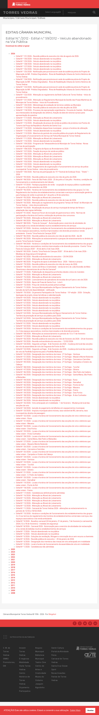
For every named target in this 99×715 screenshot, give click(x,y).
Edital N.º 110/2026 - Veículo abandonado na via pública (38, 141)
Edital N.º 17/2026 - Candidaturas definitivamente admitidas (40, 493)
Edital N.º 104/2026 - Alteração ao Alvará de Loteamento (39, 159)
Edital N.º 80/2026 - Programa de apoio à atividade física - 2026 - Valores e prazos (49, 262)
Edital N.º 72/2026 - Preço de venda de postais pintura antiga (40, 285)
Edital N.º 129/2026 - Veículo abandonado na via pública (38, 61)
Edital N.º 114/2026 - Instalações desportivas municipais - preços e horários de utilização (52, 128)
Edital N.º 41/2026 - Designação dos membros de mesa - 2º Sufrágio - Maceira (48, 387)
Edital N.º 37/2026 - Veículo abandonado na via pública (38, 398)
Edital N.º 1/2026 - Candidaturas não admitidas (35, 547)
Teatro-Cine (40, 662)
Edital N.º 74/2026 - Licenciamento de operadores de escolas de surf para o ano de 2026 (52, 280)
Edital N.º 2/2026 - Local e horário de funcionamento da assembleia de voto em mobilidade (53, 544)
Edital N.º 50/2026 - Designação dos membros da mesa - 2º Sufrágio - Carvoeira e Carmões (53, 359)
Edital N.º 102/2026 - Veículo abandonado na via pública (38, 164)
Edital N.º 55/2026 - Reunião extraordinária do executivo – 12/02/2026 (44, 341)
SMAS (6, 659)
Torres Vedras (20, 12)
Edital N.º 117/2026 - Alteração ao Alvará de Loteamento (39, 118)
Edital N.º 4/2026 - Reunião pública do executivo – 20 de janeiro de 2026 (45, 539)
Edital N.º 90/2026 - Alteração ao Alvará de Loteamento (38, 218)
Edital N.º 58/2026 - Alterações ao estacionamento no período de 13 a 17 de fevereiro (50, 334)
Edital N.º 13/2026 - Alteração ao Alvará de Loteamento (38, 503)
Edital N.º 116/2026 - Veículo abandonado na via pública (38, 120)
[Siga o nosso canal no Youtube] (85, 623)
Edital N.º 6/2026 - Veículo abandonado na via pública (37, 534)
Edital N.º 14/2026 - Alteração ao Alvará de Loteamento (38, 501)
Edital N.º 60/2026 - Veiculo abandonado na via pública (38, 326)
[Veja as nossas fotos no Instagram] (79, 623)
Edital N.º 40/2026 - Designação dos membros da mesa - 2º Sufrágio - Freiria (47, 390)
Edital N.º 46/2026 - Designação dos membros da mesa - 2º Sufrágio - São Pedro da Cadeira (53, 372)
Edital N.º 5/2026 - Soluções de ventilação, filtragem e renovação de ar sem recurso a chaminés (54, 536)
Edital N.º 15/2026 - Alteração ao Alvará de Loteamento (38, 498)
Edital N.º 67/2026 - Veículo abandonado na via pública (38, 303)
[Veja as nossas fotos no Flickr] (95, 623)
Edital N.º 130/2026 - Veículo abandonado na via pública (38, 59)
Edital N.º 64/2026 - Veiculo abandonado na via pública (38, 310)
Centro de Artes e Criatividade (40, 669)
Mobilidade (24, 662)
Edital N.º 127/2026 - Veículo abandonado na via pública (38, 66)
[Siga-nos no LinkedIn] (90, 623)
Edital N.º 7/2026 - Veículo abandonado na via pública (37, 531)
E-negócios (24, 659)
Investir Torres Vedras (22, 651)
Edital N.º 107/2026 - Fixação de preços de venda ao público (40, 151)
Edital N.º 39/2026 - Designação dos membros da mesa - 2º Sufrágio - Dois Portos (49, 393)
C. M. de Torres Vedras (6, 651)
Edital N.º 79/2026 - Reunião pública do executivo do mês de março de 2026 (46, 264)
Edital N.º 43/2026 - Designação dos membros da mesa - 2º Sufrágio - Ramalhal (48, 382)
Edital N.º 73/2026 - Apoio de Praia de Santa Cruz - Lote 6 (39, 282)
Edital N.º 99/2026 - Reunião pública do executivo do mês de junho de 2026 (46, 177)
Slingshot (52, 614)
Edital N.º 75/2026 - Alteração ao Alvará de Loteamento (38, 277)
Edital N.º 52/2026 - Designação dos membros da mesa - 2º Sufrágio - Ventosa (48, 354)
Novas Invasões (58, 673)
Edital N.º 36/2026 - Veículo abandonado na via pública (38, 400)
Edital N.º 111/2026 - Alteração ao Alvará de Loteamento (39, 138)
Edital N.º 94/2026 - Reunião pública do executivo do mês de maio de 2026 (46, 200)
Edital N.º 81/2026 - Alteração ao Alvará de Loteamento (38, 259)
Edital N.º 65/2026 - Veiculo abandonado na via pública (38, 308)
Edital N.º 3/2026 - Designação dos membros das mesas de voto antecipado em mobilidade (53, 542)
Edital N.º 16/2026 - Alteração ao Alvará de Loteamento (38, 495)
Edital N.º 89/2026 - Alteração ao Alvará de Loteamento (38, 221)
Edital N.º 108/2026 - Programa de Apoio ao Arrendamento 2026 (42, 149)
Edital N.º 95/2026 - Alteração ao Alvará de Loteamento (38, 198)
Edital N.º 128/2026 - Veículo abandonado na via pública (38, 64)
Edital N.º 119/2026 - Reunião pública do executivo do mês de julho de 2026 (46, 108)
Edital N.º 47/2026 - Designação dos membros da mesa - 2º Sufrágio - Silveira (47, 369)
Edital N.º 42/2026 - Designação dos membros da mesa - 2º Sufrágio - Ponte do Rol (49, 385)
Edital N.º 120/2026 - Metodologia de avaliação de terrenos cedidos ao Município (48, 105)
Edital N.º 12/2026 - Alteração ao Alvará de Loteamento (38, 506)
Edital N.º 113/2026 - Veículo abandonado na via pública (38, 131)
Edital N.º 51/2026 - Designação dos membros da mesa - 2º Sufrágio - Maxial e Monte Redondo (54, 357)
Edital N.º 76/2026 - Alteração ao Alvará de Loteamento (38, 275)
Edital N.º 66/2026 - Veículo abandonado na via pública (38, 305)
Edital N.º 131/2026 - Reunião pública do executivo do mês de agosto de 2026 (47, 56)
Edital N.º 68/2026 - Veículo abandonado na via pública (38, 300)
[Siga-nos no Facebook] (74, 623)
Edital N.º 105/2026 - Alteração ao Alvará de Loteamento (39, 156)
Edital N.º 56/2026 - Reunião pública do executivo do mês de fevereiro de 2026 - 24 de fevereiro (54, 339)
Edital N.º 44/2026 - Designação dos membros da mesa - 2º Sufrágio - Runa (46, 380)
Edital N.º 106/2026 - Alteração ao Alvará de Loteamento (39, 154)
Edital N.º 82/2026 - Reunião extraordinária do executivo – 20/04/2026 (44, 257)
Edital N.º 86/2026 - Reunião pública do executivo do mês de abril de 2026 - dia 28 (49, 236)
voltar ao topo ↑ (87, 707)
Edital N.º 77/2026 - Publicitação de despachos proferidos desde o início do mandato (50, 272)
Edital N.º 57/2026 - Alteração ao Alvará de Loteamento (38, 336)
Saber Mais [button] (75, 710)
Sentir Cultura (57, 648)
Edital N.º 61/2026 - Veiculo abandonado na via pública (38, 323)
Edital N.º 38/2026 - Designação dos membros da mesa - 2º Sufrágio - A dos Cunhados (51, 395)
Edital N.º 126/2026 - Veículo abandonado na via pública (38, 69)
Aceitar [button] (90, 710)
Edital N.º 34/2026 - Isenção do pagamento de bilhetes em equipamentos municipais (50, 408)
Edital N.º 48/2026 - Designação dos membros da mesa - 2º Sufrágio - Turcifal (47, 367)
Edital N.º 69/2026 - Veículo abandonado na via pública (38, 298)
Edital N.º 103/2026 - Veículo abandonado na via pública (38, 162)
